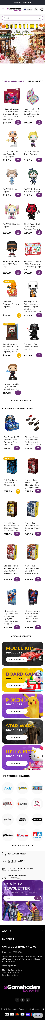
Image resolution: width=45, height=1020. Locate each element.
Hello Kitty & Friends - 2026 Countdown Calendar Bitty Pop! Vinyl (33, 265)
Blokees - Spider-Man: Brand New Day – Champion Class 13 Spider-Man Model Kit (32, 616)
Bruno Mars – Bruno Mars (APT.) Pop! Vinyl (12, 264)
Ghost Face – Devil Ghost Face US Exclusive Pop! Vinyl (32, 226)
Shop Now (27, 2)
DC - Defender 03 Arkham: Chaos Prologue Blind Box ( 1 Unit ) (11, 441)
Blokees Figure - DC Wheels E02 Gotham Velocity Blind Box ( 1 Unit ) (33, 441)
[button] (3, 9)
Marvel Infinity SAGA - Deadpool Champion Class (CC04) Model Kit (32, 484)
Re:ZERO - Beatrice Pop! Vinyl (11, 225)
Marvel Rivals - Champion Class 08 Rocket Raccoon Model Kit (32, 571)
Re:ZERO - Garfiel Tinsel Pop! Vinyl (31, 152)
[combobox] (22, 18)
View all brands (20, 846)
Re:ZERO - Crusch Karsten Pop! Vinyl (32, 190)
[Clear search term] (40, 17)
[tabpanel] (8, 788)
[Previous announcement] (4, 2)
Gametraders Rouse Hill (17, 1009)
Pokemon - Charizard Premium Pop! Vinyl (11, 304)
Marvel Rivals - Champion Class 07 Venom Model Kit (32, 527)
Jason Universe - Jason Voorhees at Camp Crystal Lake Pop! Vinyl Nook (11, 348)
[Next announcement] (41, 2)
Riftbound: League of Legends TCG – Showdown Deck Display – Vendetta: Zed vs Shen (11, 114)
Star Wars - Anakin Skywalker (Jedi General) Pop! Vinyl (11, 386)
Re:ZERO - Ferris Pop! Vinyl (10, 190)
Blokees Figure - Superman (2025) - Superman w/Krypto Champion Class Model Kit (11, 617)
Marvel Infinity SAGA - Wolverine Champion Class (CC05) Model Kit (11, 527)
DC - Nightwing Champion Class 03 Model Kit (11, 482)
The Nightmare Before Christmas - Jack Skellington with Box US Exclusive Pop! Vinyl (32, 307)
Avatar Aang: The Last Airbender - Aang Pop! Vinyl (10, 154)
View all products (21, 400)
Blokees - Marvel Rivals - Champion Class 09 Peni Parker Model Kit (11, 569)
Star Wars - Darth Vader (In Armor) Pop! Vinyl (31, 346)
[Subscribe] (37, 898)
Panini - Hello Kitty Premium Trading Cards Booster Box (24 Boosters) (32, 113)
